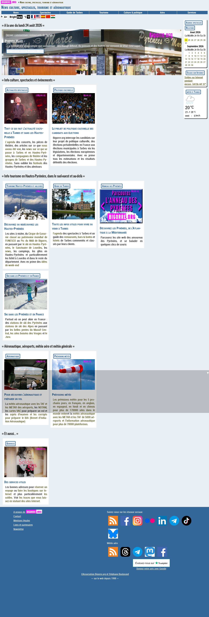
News (16, 12)
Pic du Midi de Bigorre (34, 240)
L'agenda (10, 142)
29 (201, 40)
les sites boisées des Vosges (26, 333)
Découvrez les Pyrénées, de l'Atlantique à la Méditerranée (120, 230)
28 (198, 40)
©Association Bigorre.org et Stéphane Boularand (105, 574)
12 (201, 55)
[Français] (33, 17)
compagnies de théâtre (28, 156)
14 (186, 59)
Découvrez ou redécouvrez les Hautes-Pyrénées (21, 226)
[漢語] (48, 17)
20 (204, 59)
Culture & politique (133, 12)
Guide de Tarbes (61, 186)
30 (204, 40)
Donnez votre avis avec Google (151, 568)
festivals (37, 163)
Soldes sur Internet (195, 72)
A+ (5, 17)
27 (195, 40)
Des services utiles (15, 482)
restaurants (70, 237)
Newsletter (18, 529)
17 (195, 59)
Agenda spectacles (194, 22)
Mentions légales (21, 520)
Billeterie (190, 27)
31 (186, 43)
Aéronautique (13, 356)
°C (25, 17)
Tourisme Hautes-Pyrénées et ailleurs (24, 186)
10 (195, 55)
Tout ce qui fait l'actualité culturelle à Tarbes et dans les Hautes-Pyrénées (24, 132)
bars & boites (85, 237)
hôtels (56, 240)
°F (28, 17)
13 (204, 55)
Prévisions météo (62, 356)
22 (189, 62)
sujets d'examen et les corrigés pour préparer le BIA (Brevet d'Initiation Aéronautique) (26, 418)
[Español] (43, 17)
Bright (13, 17)
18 (198, 59)
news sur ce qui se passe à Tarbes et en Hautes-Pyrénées (26, 152)
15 (189, 59)
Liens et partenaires (23, 524)
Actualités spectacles (17, 90)
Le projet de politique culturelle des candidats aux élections (72, 130)
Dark (19, 17)
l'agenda (57, 233)
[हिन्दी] (53, 17)
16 (192, 59)
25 (189, 40)
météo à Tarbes (193, 92)
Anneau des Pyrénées (111, 186)
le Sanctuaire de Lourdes (27, 247)
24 (186, 40)
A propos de (27, 512)
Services (11, 443)
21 (186, 62)
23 (192, 62)
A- (2, 16)
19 (201, 59)
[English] (38, 17)
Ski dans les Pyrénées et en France (23, 276)
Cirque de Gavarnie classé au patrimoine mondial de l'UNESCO (26, 237)
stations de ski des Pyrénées (26, 323)
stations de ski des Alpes (19, 326)
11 (198, 55)
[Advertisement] (106, 391)
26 (192, 40)
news (8, 251)
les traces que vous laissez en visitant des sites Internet (26, 499)
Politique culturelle (63, 90)
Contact (17, 516)
